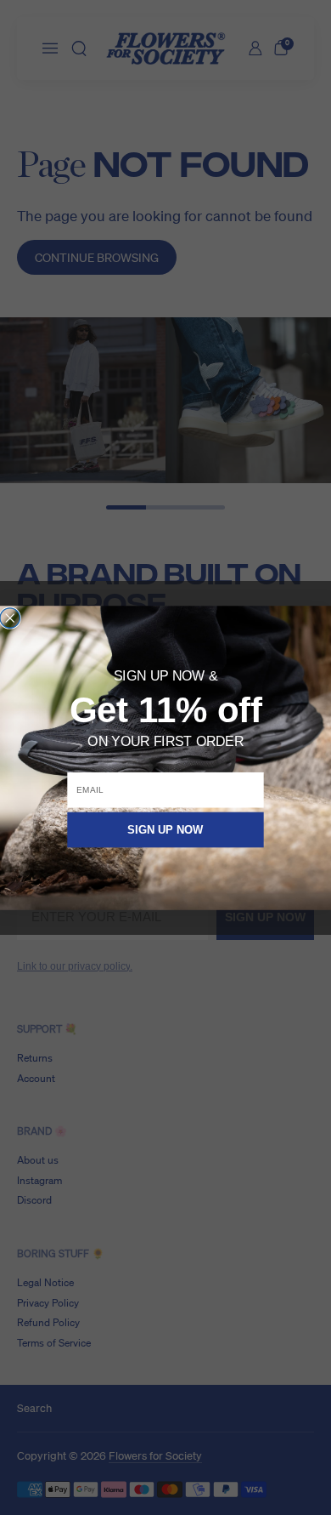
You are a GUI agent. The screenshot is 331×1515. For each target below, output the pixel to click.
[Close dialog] (10, 617)
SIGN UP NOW (165, 829)
